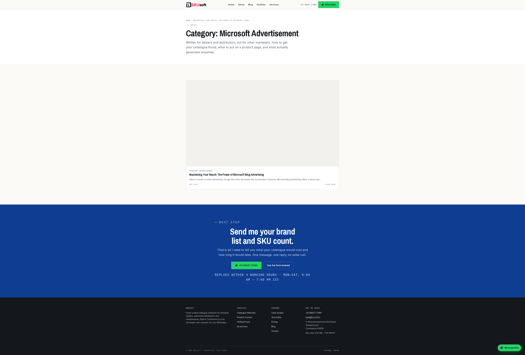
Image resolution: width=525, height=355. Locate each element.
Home (231, 4)
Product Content (244, 317)
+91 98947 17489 (308, 5)
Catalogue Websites (246, 313)
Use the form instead (278, 265)
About (241, 4)
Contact (275, 331)
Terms (336, 350)
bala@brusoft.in (313, 317)
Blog (250, 4)
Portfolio (261, 4)
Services (274, 4)
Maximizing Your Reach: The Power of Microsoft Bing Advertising (226, 175)
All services (242, 326)
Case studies (277, 313)
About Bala (276, 317)
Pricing (274, 322)
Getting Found (243, 322)
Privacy (328, 350)
